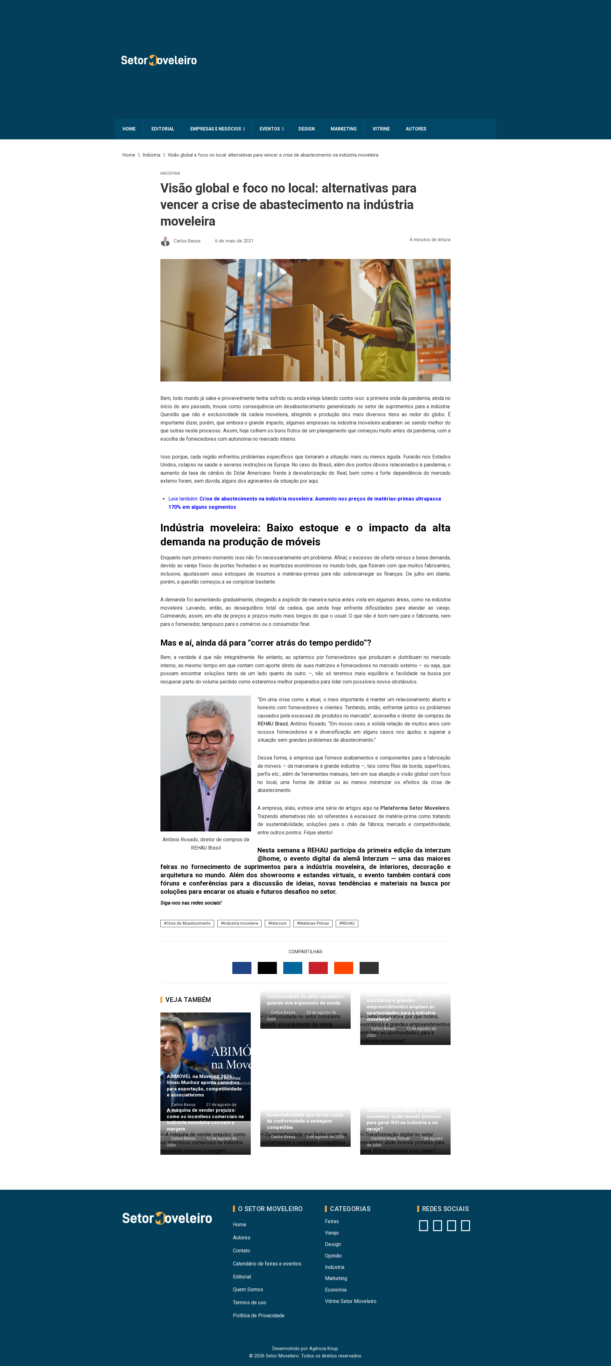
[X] (451, 1225)
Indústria (170, 174)
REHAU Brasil (272, 724)
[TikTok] (465, 1225)
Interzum (279, 923)
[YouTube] (437, 1225)
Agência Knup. (324, 1348)
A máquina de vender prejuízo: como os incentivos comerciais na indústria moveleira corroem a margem (205, 1119)
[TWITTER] (267, 968)
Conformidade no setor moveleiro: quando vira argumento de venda (305, 1000)
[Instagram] (423, 1225)
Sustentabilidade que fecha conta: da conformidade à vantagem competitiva (305, 1121)
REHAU (348, 923)
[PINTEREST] (318, 968)
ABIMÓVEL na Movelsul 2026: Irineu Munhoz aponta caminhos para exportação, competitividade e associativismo (204, 1086)
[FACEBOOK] (241, 968)
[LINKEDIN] (292, 968)
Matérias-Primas (314, 923)
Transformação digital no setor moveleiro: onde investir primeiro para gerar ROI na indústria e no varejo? (404, 1119)
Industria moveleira (240, 923)
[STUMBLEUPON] (343, 968)
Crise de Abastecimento (188, 923)
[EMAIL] (369, 968)
